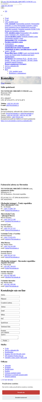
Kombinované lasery (27, 55)
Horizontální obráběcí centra (14, 38)
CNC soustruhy (10, 24)
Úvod (7, 18)
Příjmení (3, 299)
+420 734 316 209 (9, 246)
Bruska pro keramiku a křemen (15, 31)
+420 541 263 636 (7, 6)
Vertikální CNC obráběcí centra (19, 35)
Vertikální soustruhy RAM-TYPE (29, 29)
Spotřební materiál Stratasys (14, 62)
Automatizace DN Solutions (14, 46)
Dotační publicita (10, 376)
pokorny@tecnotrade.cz (12, 239)
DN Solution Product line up (14, 356)
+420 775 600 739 (9, 208)
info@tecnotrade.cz (12, 105)
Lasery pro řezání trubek (13, 55)
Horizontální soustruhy (23, 24)
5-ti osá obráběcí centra (13, 36)
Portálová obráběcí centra (14, 42)
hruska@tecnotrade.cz (12, 210)
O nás (7, 20)
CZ (2, 7)
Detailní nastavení (21, 397)
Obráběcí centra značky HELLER (16, 357)
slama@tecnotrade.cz (12, 248)
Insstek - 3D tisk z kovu (13, 60)
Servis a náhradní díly (12, 66)
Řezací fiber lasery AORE (14, 53)
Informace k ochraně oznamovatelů (16, 375)
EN (6, 11)
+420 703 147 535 (9, 255)
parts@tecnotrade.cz (26, 113)
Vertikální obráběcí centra (29, 36)
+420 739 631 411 (17, 117)
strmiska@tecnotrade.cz (12, 221)
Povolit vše (21, 392)
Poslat (5, 340)
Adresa (3, 307)
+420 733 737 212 (9, 228)
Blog (6, 69)
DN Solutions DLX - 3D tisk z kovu (25, 58)
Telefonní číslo (5, 326)
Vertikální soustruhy (11, 29)
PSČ (2, 319)
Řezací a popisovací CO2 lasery (16, 64)
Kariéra (7, 371)
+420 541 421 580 (25, 115)
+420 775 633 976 (9, 237)
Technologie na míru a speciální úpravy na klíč (21, 49)
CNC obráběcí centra (12, 33)
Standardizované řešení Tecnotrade (17, 47)
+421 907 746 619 (9, 266)
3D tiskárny (9, 58)
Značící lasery (9, 57)
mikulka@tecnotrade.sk (12, 277)
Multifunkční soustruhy (28, 27)
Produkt (3, 330)
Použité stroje (9, 369)
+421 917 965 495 (9, 275)
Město (3, 315)
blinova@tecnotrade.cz (12, 230)
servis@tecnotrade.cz (13, 113)
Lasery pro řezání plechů (31, 53)
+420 (7, 380)
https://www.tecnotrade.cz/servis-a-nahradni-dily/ (16, 121)
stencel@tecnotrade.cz (12, 257)
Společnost (4, 323)
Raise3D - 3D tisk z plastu (29, 60)
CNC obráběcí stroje (11, 22)
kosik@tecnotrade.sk (12, 268)
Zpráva (3, 334)
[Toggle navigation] (1, 15)
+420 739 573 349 (9, 219)
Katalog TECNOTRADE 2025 (15, 354)
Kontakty (8, 68)
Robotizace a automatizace (17, 73)
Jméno (3, 295)
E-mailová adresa (6, 303)
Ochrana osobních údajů (13, 373)
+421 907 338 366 (9, 284)
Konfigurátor (9, 352)
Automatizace (9, 44)
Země (2, 311)
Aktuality (8, 365)
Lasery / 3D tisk (10, 51)
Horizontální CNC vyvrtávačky (16, 40)
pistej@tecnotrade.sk (11, 286)
